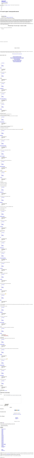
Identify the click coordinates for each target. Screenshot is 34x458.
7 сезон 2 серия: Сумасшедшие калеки (17, 60)
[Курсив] (5, 395)
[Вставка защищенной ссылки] (16, 395)
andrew (1, 279)
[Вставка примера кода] (18, 395)
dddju (1, 354)
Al (0, 237)
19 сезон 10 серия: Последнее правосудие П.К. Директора (17, 58)
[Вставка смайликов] (13, 395)
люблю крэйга (2, 344)
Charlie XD (1, 88)
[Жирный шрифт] (4, 395)
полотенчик (2, 375)
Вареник (1, 135)
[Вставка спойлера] (19, 395)
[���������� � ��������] (18, 410)
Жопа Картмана (2, 166)
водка (1, 289)
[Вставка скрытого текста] (20, 395)
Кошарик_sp (2, 247)
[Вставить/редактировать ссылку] (14, 395)
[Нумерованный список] (12, 395)
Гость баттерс (2, 322)
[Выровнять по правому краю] (9, 395)
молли (1, 177)
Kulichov (1, 312)
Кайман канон (2, 216)
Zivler (1, 333)
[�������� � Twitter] (17, 410)
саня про (1, 226)
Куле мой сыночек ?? (3, 98)
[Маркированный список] (11, 395)
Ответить (3, 76)
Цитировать (3, 73)
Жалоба (2, 65)
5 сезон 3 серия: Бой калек (17, 59)
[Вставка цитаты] (17, 395)
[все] (3, 422)
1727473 (1, 268)
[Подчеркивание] (6, 395)
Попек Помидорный (3, 145)
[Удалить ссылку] (15, 395)
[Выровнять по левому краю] (7, 395)
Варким (1, 202)
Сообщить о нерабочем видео (9, 17)
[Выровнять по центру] (8, 395)
